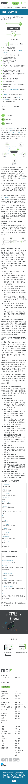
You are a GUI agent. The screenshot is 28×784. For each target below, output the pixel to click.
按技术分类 (4, 698)
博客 (2, 729)
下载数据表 (8, 115)
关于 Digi (17, 729)
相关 (3, 109)
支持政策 (17, 714)
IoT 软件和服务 (17, 7)
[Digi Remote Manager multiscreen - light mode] (21, 44)
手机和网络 (18, 696)
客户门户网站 (19, 705)
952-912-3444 (5, 680)
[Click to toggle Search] (21, 3)
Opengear (4, 716)
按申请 (3, 696)
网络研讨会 (4, 748)
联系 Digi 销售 (5, 682)
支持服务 (17, 716)
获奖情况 (17, 731)
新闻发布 (17, 753)
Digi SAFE (14, 128)
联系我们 (15, 3)
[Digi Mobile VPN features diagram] (11, 44)
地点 (16, 746)
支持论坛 (17, 711)
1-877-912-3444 (5, 678)
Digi (10, 130)
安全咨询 (17, 678)
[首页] (5, 3)
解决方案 (4, 691)
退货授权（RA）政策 (20, 708)
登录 (2, 743)
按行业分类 (4, 694)
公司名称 (17, 727)
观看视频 (16, 619)
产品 (16, 691)
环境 (16, 736)
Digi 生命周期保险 (6, 707)
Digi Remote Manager (14, 132)
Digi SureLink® (5, 198)
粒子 (2, 718)
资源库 (3, 741)
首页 (2, 7)
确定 (14, 781)
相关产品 (8, 119)
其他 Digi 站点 (19, 750)
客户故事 (4, 731)
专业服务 (17, 698)
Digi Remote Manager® (12, 90)
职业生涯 (17, 734)
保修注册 (17, 718)
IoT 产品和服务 (8, 7)
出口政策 (17, 738)
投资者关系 (18, 741)
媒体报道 (17, 748)
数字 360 (3, 705)
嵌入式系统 (18, 694)
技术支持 (17, 702)
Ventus (3, 723)
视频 (2, 746)
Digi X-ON (4, 709)
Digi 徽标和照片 (6, 734)
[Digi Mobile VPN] (7, 44)
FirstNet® (23, 178)
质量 (16, 755)
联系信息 (4, 675)
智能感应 (4, 720)
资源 (2, 727)
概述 (3, 106)
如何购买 (4, 738)
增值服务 (24, 7)
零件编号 (16, 106)
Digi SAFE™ (6, 95)
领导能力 (17, 743)
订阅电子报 (6, 687)
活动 (2, 736)
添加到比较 (8, 123)
